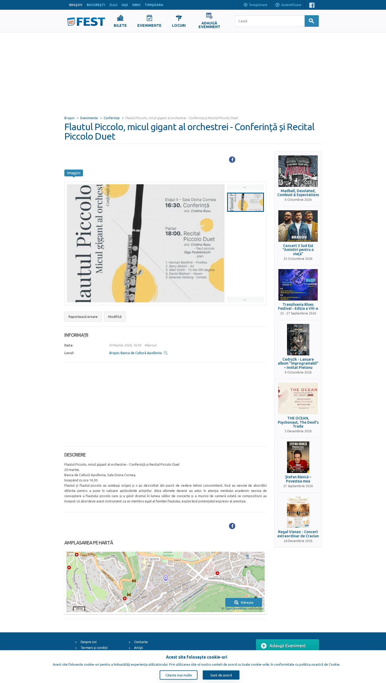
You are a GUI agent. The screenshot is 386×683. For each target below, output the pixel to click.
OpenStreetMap (236, 608)
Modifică (115, 316)
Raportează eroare (83, 316)
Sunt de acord (221, 675)
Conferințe (112, 118)
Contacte (141, 642)
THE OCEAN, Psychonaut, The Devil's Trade (298, 422)
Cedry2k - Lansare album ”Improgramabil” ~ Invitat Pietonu (298, 364)
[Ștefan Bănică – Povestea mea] (298, 457)
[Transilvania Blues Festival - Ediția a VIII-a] (298, 285)
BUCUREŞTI (96, 5)
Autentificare (291, 5)
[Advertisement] (193, 71)
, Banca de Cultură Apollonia (135, 353)
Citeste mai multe (178, 675)
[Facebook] (232, 159)
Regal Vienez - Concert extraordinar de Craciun (298, 534)
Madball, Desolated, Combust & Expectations (298, 193)
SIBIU (136, 5)
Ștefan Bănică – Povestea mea (298, 479)
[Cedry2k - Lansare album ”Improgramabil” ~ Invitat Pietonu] (298, 339)
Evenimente (89, 118)
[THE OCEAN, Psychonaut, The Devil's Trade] (298, 398)
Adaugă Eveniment (287, 645)
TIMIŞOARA (154, 5)
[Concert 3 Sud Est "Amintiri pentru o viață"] (298, 226)
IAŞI (125, 5)
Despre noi (89, 642)
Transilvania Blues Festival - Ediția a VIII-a (298, 307)
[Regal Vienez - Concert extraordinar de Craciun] (298, 512)
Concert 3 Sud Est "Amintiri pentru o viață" (298, 250)
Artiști (138, 647)
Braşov (69, 118)
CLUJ (113, 5)
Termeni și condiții (94, 647)
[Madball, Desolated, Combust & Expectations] (298, 171)
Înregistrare (258, 5)
